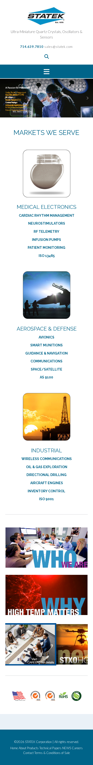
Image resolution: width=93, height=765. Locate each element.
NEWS (66, 748)
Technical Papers (50, 748)
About (22, 748)
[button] (46, 71)
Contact (28, 752)
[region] (46, 98)
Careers (77, 748)
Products (33, 748)
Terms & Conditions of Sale (52, 752)
